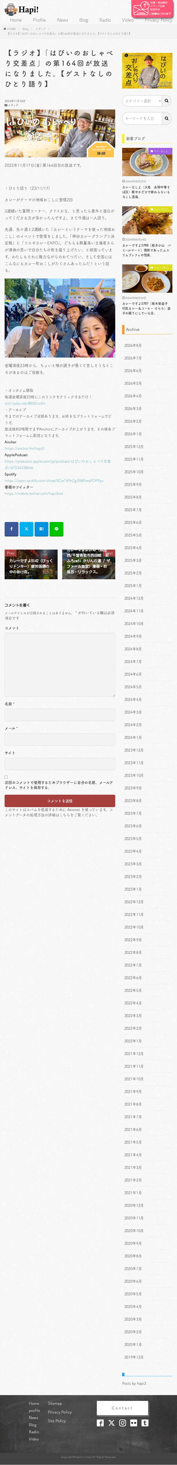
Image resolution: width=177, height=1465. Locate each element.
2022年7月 (133, 965)
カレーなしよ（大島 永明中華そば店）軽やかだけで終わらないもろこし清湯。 (146, 192)
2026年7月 (133, 358)
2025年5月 (133, 535)
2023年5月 (133, 838)
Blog (83, 19)
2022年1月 (133, 1041)
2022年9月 (133, 940)
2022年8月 (133, 952)
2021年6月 (133, 1129)
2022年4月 (133, 1003)
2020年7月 (133, 1268)
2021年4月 (133, 1155)
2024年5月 (133, 687)
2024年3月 (133, 712)
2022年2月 (133, 1028)
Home (16, 19)
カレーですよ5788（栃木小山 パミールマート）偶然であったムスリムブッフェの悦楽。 (146, 250)
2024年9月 (133, 636)
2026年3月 (133, 408)
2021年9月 (133, 1091)
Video (128, 19)
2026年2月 (133, 421)
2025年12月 (134, 446)
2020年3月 (133, 1319)
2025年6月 (133, 522)
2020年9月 (133, 1243)
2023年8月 (133, 801)
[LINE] (56, 529)
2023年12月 (134, 750)
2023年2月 (133, 876)
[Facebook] (11, 529)
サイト (10, 753)
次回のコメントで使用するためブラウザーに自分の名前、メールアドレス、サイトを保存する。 (59, 785)
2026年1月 (133, 434)
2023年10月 (134, 775)
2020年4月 (133, 1306)
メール (11, 728)
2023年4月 (133, 851)
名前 (10, 704)
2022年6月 (133, 978)
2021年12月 (134, 1053)
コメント (12, 628)
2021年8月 (133, 1104)
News (62, 19)
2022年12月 (134, 902)
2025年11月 (134, 459)
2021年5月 (133, 1142)
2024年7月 (133, 661)
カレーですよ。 (162, 209)
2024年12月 (134, 598)
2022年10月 (134, 927)
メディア (40, 28)
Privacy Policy (158, 19)
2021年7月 (133, 1117)
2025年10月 (134, 472)
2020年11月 (134, 1218)
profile (34, 1410)
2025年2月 (133, 573)
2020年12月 (134, 1205)
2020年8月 (133, 1256)
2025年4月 (133, 548)
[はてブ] (41, 529)
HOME (11, 28)
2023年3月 (133, 864)
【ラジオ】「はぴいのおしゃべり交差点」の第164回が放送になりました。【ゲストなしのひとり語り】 (69, 33)
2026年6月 (133, 371)
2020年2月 (133, 1332)
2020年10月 (134, 1231)
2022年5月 (133, 990)
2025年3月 (133, 560)
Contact (122, 1408)
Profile (39, 19)
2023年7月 (133, 813)
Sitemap (55, 1403)
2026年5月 (133, 383)
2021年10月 (134, 1079)
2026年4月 (133, 396)
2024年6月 (133, 674)
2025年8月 (133, 497)
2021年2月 (133, 1180)
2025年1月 (133, 586)
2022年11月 (134, 914)
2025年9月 (133, 484)
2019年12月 (134, 1357)
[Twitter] (26, 529)
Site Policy (57, 1421)
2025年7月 (133, 510)
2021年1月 (133, 1193)
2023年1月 (133, 889)
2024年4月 (133, 699)
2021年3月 (133, 1167)
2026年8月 (133, 345)
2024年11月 (134, 611)
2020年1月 (133, 1344)
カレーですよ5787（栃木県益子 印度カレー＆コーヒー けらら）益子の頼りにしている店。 (146, 308)
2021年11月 (134, 1066)
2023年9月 (133, 788)
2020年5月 (133, 1294)
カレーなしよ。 (162, 151)
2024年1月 (133, 737)
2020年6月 (133, 1281)
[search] (166, 100)
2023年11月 (134, 763)
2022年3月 (133, 1016)
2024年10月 (134, 623)
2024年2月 (133, 725)
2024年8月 (133, 649)
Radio (105, 19)
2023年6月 (133, 826)
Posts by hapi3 (134, 1383)
